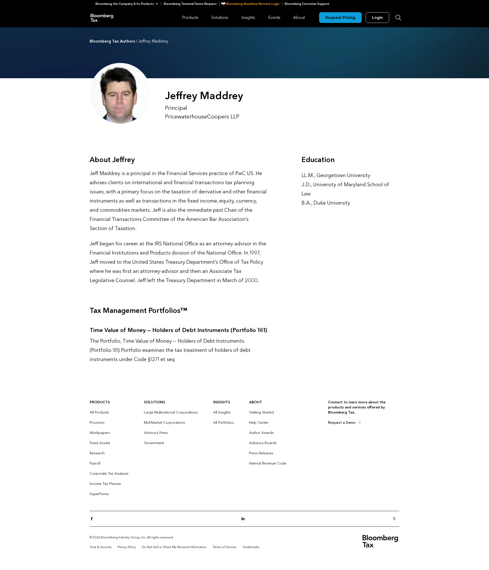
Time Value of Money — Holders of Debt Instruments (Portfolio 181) (178, 330)
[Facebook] (93, 518)
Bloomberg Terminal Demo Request (190, 3)
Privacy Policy (127, 547)
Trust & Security (101, 547)
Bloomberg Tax (102, 17)
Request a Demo (342, 422)
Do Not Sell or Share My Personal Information (174, 547)
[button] (128, 3)
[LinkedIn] (244, 518)
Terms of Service (224, 547)
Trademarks (250, 547)
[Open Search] (398, 18)
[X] (395, 518)
